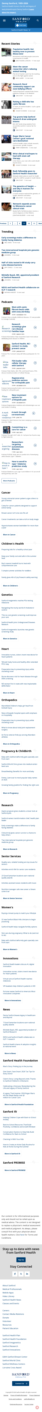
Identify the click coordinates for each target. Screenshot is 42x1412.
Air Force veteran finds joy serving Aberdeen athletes (18, 736)
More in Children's (10, 586)
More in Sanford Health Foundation (19, 1104)
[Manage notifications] (37, 1407)
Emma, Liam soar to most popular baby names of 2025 (19, 779)
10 (29, 223)
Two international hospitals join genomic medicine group (17, 841)
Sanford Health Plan (11, 1335)
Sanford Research (10, 1346)
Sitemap (5, 1395)
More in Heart (9, 693)
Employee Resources (16, 1404)
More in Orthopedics (11, 744)
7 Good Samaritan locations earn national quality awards (19, 1023)
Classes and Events (11, 1303)
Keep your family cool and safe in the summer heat (19, 557)
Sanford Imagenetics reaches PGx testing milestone (17, 601)
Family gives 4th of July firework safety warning (20, 577)
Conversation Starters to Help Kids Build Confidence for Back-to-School (18, 1133)
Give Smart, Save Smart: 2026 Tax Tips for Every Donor (19, 1072)
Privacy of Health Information (18, 1395)
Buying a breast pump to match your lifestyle (19, 913)
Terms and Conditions (15, 1399)
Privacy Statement (34, 1395)
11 (34, 223)
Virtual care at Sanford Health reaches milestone (17, 980)
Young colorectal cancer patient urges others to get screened (20, 499)
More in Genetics (10, 638)
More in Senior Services (12, 898)
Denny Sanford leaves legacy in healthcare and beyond (19, 1016)
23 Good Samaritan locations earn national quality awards (18, 877)
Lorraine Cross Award (12, 1367)
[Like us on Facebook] (14, 1274)
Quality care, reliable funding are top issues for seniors (20, 863)
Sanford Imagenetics (12, 1342)
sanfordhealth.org (29, 1399)
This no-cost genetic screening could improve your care (19, 616)
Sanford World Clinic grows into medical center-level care (20, 765)
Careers (6, 1310)
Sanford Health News (12, 1300)
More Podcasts (9, 481)
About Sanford (9, 1285)
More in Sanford (12, 1154)
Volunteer (7, 1321)
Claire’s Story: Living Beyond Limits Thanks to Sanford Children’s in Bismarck (19, 1080)
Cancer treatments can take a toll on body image (20, 519)
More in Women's (10, 949)
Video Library (8, 1296)
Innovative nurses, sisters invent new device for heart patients (20, 656)
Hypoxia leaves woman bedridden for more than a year (20, 526)
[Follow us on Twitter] (21, 1274)
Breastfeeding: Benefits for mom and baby (18, 771)
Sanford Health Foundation (14, 1339)
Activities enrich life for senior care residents (18, 869)
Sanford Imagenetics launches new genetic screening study (18, 630)
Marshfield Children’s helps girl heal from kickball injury (17, 707)
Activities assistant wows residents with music (19, 883)
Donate (6, 1317)
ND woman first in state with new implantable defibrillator (19, 685)
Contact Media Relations (13, 1314)
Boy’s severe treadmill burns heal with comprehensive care (16, 564)
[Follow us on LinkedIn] (27, 1274)
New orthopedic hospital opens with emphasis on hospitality (19, 714)
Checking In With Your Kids (13, 1139)
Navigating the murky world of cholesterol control (18, 609)
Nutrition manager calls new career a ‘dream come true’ (18, 890)
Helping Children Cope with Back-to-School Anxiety (19, 1118)
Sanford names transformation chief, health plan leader (20, 819)
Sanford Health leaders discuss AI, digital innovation (18, 965)
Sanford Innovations (11, 1349)
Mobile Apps (8, 1292)
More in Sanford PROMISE (15, 1170)
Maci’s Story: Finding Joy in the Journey (18, 1066)
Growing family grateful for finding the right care (20, 785)
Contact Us (19, 1383)
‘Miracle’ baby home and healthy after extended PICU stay (20, 663)
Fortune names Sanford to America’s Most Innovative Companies (19, 992)
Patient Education (10, 1328)
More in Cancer (9, 534)
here (22, 1234)
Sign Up (21, 1260)
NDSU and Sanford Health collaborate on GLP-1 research (19, 1038)
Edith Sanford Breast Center (15, 1357)
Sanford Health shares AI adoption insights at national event (19, 1045)
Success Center (28, 1404)
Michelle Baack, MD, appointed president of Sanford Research (19, 1031)
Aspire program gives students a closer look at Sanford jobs (19, 812)
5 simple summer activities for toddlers (16, 571)
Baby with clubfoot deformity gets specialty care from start (20, 758)
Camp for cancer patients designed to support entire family (19, 507)
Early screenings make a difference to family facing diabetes (18, 826)
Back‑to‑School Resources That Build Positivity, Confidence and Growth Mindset (19, 1126)
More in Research (10, 849)
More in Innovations (13, 1000)
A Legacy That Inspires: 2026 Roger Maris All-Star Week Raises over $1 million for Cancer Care (19, 1095)
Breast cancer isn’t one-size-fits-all (15, 513)
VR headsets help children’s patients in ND (19, 986)
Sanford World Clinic (11, 1360)
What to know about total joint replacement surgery (18, 728)
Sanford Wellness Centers (14, 1364)
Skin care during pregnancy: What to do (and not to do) (20, 934)
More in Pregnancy (10, 793)
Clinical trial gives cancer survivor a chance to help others (19, 834)
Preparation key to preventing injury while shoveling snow (18, 670)
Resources (7, 1325)
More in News (10, 1053)
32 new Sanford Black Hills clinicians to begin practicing (19, 920)
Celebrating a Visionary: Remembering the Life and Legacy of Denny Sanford (19, 1087)
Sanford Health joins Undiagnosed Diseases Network (18, 623)
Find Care (22, 25)
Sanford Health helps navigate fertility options (19, 927)
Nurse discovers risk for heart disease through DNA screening (19, 677)
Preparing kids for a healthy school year (17, 549)
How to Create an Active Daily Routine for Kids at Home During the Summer (19, 1145)
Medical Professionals (12, 1289)
